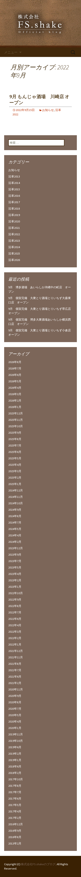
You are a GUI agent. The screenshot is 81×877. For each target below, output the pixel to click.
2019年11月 (15, 734)
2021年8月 (14, 664)
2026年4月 (14, 388)
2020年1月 (14, 728)
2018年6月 (14, 766)
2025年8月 (14, 439)
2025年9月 (14, 432)
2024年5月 (14, 529)
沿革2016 (14, 196)
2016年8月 (14, 837)
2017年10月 (15, 779)
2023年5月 (14, 567)
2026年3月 (14, 394)
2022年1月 (14, 644)
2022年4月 (14, 625)
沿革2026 (14, 260)
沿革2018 (14, 208)
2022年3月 (14, 631)
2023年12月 (15, 548)
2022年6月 (14, 619)
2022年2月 (14, 638)
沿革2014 (14, 183)
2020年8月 (14, 702)
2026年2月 (14, 400)
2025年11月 (15, 420)
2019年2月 (14, 753)
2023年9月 (14, 554)
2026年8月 (14, 362)
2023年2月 (14, 580)
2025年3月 (14, 471)
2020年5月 (14, 715)
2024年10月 (15, 503)
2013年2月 (14, 843)
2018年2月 (14, 773)
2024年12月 (15, 490)
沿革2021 (14, 228)
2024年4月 (14, 535)
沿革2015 (14, 189)
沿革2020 (14, 221)
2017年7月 (14, 792)
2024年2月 (14, 542)
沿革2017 (14, 202)
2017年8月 (14, 786)
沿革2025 (14, 253)
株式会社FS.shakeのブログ (38, 864)
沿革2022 (14, 234)
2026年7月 (14, 368)
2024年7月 (14, 522)
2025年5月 (14, 458)
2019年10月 (15, 741)
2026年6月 (14, 375)
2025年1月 (14, 484)
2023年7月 (14, 561)
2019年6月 (14, 747)
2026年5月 (14, 381)
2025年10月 (15, 426)
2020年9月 (14, 696)
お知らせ (48, 110)
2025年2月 (14, 477)
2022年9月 (14, 599)
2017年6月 (14, 798)
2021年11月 (15, 657)
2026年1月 (14, 407)
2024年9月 (14, 509)
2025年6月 (14, 452)
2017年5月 (14, 805)
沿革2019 (14, 215)
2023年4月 (14, 574)
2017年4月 (14, 811)
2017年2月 (14, 818)
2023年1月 (14, 587)
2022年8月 (14, 606)
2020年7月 (14, 709)
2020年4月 (14, 721)
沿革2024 (14, 247)
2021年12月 (15, 651)
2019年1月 (14, 760)
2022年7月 (14, 612)
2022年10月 (15, 593)
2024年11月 (15, 497)
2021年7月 (14, 670)
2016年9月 (14, 830)
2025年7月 (14, 445)
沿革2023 (14, 240)
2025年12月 (15, 413)
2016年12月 (15, 824)
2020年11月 (15, 689)
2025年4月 (14, 465)
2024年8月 (14, 516)
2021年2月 (14, 683)
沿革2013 (14, 176)
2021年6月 (14, 676)
